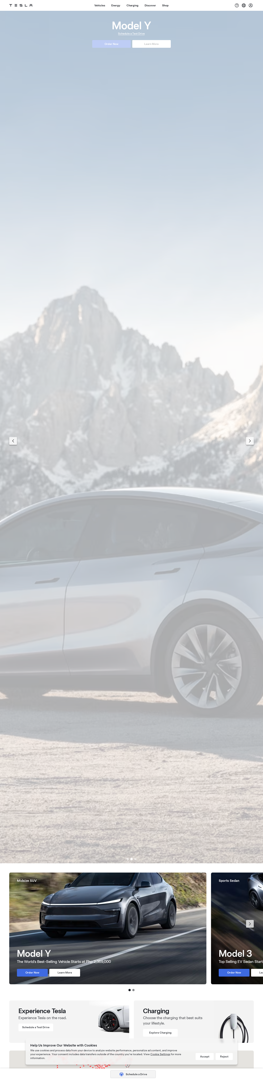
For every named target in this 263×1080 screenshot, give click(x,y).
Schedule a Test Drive (131, 34)
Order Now (111, 45)
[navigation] (13, 441)
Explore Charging (160, 1032)
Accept (204, 1056)
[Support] (237, 5)
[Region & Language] (244, 5)
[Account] (251, 5)
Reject (224, 1056)
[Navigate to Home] (20, 5)
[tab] (127, 859)
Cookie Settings (160, 1054)
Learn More (151, 45)
